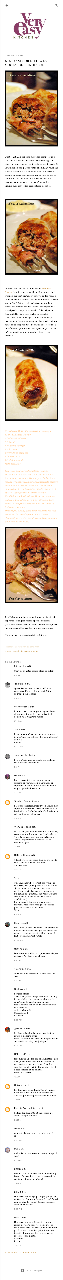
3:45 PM (17, 1183)
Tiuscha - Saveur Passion (27, 801)
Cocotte (18, 923)
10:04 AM (18, 940)
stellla (17, 1128)
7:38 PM (17, 847)
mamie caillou (21, 706)
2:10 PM (17, 767)
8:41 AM (17, 914)
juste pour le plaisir (24, 755)
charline (18, 948)
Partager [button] (9, 647)
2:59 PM (17, 1245)
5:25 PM (17, 980)
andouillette (18, 651)
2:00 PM (18, 1140)
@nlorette (19, 1028)
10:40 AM (18, 747)
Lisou (17, 1169)
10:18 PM (18, 1045)
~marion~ (19, 683)
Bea (16, 1148)
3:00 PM (18, 1020)
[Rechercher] (56, 5)
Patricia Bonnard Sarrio (26, 1108)
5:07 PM (17, 1100)
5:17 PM (17, 792)
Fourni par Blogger (34, 1270)
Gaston (18, 989)
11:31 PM (17, 675)
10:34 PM (18, 1160)
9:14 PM (17, 960)
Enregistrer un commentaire (20, 1252)
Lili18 (16, 1192)
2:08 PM (18, 1209)
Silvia (16, 878)
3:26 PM (17, 1120)
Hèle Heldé (20, 1054)
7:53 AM (17, 698)
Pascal (17, 1217)
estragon (28, 651)
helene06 (19, 969)
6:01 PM (17, 870)
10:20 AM (18, 721)
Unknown (19, 1085)
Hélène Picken (22, 855)
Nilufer (18, 775)
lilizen (17, 729)
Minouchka (20, 666)
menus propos (22, 827)
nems (35, 651)
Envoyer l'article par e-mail (27, 647)
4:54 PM (17, 1077)
